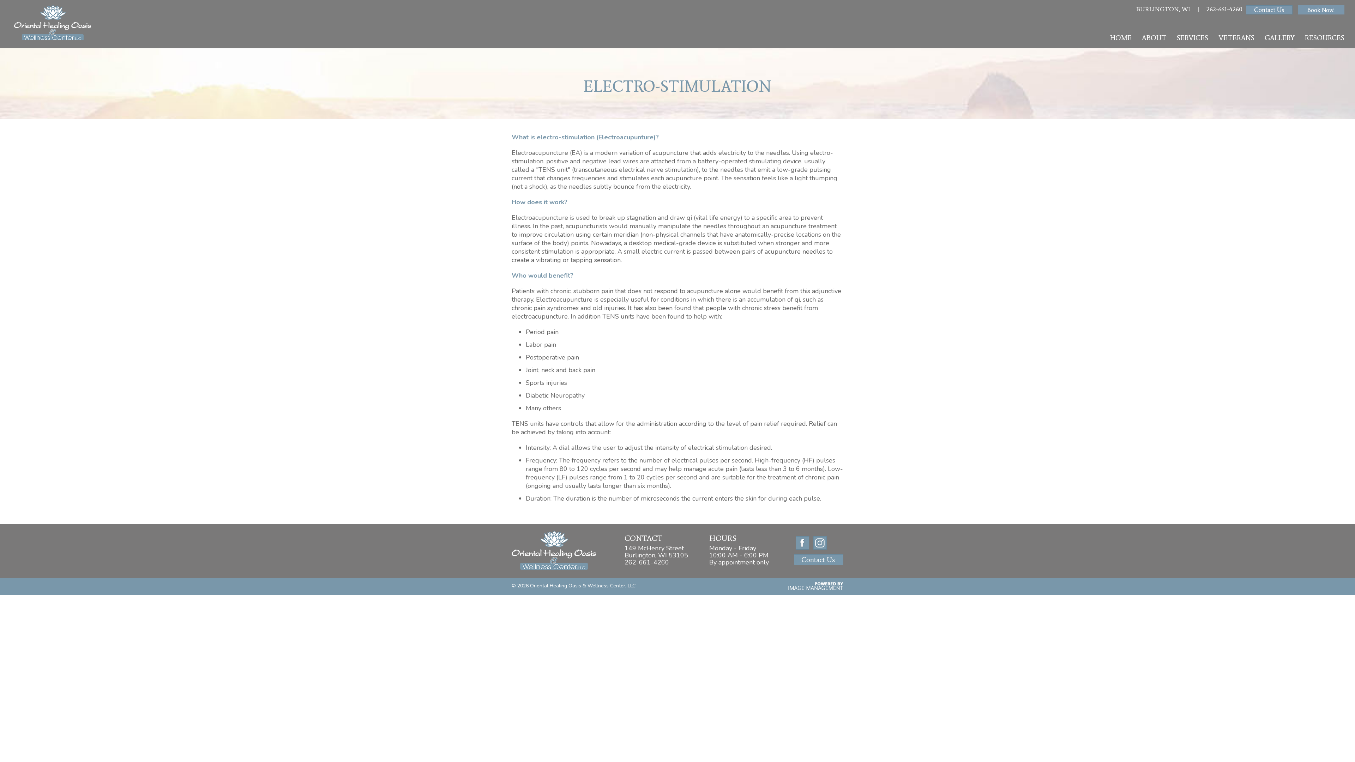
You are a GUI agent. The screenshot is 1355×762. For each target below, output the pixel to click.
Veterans (1236, 38)
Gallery (1280, 38)
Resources (1324, 38)
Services (1192, 38)
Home (1121, 38)
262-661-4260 (1224, 9)
